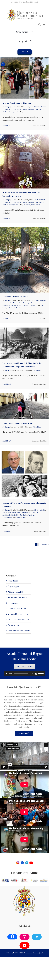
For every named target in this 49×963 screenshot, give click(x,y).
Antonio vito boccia (14, 308)
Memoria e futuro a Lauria (15, 296)
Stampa (7, 107)
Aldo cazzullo (21, 517)
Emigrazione (13, 603)
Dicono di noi (16, 512)
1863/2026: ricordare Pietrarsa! (17, 423)
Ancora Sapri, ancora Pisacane (16, 103)
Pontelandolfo (35, 205)
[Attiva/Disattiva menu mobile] (44, 24)
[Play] (6, 674)
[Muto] (35, 674)
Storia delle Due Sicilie (36, 109)
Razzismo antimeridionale (19, 630)
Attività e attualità (40, 107)
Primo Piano (6, 109)
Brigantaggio (6, 512)
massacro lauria (27, 308)
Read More (6, 126)
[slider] (41, 673)
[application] (24, 673)
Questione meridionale (19, 109)
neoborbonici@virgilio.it (31, 2)
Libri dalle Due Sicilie (10, 303)
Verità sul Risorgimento (10, 112)
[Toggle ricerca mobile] (39, 24)
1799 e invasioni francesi (18, 619)
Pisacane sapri (28, 112)
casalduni (27, 205)
